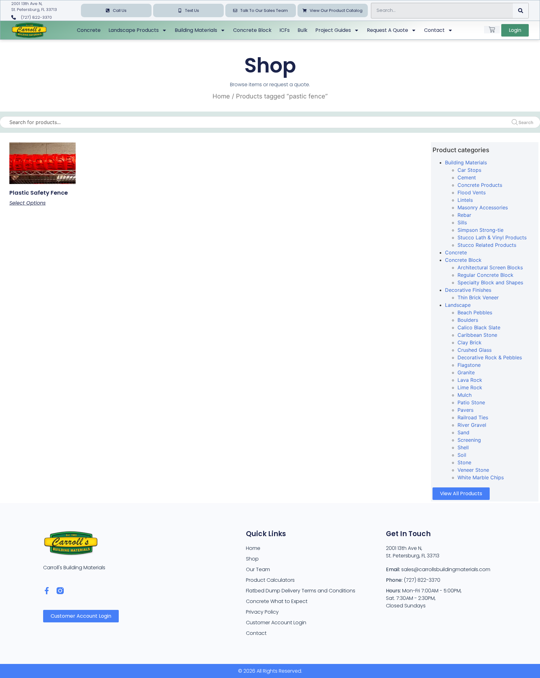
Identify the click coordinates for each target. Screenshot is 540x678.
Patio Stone (471, 402)
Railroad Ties (473, 417)
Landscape (458, 305)
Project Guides (333, 30)
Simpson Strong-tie (480, 230)
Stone (464, 462)
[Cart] (492, 29)
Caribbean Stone (477, 335)
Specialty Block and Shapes (490, 282)
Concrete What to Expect (277, 601)
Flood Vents (472, 192)
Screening (469, 440)
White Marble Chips (481, 477)
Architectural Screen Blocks (490, 267)
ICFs (284, 30)
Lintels (465, 200)
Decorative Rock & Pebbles (490, 357)
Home (221, 96)
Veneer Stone (473, 470)
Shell (463, 447)
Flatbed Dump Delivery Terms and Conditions (300, 590)
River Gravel (472, 425)
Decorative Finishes (468, 290)
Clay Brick (470, 342)
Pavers (465, 410)
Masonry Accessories (483, 207)
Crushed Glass (475, 350)
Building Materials (196, 30)
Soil (462, 455)
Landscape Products (133, 30)
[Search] (520, 10)
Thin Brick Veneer (478, 297)
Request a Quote (387, 30)
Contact (434, 30)
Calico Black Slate (479, 327)
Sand (463, 432)
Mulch (465, 395)
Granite (466, 372)
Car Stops (469, 170)
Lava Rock (470, 380)
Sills (462, 222)
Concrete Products (480, 185)
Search (525, 122)
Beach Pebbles (475, 312)
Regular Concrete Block (485, 275)
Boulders (468, 320)
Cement (467, 177)
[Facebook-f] (46, 590)
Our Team (258, 569)
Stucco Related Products (487, 245)
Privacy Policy (262, 612)
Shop (252, 558)
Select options (27, 203)
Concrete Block (252, 30)
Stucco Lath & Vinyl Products (492, 237)
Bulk (303, 30)
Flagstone (469, 365)
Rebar (464, 215)
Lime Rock (470, 387)
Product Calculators (270, 580)
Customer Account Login (276, 622)
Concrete (89, 30)
